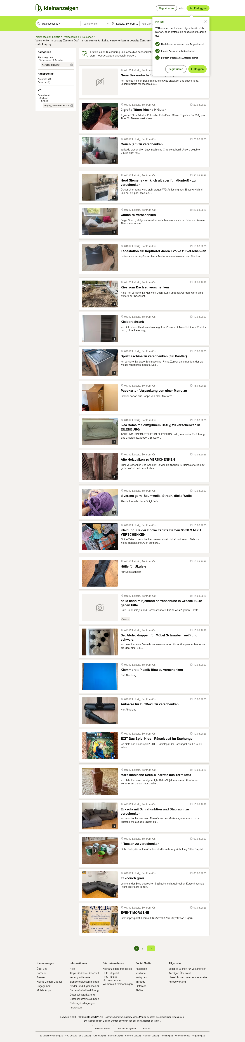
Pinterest (141, 986)
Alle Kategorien (45, 57)
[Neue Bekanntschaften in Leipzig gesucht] (100, 82)
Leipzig (44, 100)
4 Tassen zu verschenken (140, 844)
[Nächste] (151, 948)
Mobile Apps (44, 990)
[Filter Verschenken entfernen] (71, 64)
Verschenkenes (182, 1035)
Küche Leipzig (100, 1035)
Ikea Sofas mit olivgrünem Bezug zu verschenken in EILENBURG (160, 427)
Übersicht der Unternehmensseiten (188, 977)
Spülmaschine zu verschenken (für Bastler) (154, 356)
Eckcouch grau (132, 878)
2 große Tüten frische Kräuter (143, 110)
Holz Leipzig (71, 1035)
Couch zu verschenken (138, 215)
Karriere (41, 973)
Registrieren (175, 69)
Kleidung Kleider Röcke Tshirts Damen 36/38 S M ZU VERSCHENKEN (161, 532)
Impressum (76, 1007)
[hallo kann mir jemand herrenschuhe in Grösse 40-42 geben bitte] (100, 607)
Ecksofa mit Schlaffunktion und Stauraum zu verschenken (155, 811)
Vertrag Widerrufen (80, 977)
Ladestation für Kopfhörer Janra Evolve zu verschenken (163, 251)
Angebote (42, 78)
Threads (140, 981)
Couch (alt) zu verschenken (142, 144)
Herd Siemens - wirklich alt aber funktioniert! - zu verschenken (158, 182)
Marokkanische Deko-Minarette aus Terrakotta (156, 775)
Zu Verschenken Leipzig (51, 1035)
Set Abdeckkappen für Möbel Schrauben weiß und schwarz (159, 637)
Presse (41, 977)
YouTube (141, 973)
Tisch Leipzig (167, 1035)
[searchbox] (61, 23)
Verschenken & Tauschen (51, 60)
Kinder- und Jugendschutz (84, 986)
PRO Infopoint (111, 973)
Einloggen (197, 69)
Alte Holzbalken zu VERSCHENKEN (148, 459)
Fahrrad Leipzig (116, 1035)
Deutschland (44, 95)
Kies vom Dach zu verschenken (145, 287)
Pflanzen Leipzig (151, 1035)
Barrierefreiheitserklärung (84, 990)
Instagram (141, 977)
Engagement (44, 986)
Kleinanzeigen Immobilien (117, 968)
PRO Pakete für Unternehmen (112, 978)
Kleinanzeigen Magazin (50, 981)
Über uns (42, 968)
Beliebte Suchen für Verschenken (187, 968)
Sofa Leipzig (85, 1035)
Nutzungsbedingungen (82, 1003)
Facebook (141, 968)
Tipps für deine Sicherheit (84, 973)
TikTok (139, 990)
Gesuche (42, 82)
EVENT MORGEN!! (135, 913)
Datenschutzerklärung (82, 994)
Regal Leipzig (198, 1035)
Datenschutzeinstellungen (84, 999)
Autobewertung (177, 981)
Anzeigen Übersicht (180, 973)
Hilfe (72, 968)
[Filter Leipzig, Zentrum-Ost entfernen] (71, 105)
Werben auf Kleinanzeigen (118, 984)
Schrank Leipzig (133, 1035)
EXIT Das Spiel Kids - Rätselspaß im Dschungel (157, 739)
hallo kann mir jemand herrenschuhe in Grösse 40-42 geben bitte (161, 603)
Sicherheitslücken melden (84, 981)
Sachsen (43, 97)
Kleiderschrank (132, 322)
